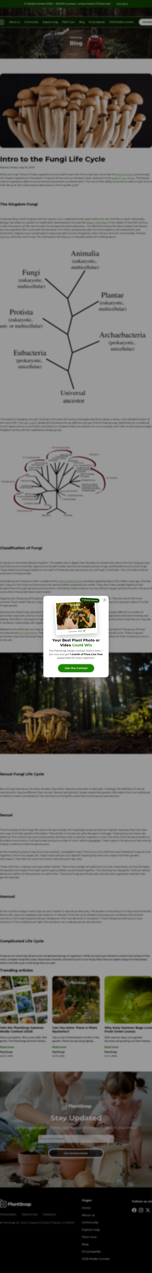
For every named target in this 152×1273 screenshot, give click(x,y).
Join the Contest (76, 668)
